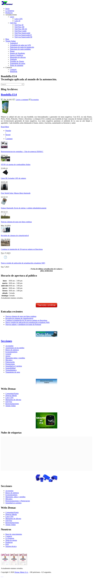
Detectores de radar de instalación (22, 47)
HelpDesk (13, 71)
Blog (7, 39)
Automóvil (14, 43)
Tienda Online (10, 41)
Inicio (7, 9)
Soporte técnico (11, 546)
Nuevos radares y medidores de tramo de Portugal (23, 324)
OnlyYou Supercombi (22, 33)
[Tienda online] (46, 307)
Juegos (7, 356)
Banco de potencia (12, 350)
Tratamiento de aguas (17, 63)
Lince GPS (18, 19)
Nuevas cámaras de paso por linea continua (16, 222)
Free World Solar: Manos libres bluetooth (15, 193)
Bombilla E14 (9, 94)
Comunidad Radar (12, 394)
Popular (8, 131)
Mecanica (8, 499)
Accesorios (35, 100)
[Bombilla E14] (5, 113)
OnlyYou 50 (19, 25)
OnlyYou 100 (19, 27)
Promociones (10, 364)
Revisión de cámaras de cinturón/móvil (15, 235)
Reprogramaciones (12, 404)
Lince (12, 17)
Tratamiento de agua (12, 372)
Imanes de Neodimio (17, 53)
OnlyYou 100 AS (21, 29)
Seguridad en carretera (13, 503)
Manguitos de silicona (18, 57)
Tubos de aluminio (16, 65)
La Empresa (9, 11)
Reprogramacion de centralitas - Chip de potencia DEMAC (22, 152)
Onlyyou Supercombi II (23, 35)
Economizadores (11, 352)
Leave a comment (22, 100)
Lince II (17, 21)
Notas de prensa (11, 540)
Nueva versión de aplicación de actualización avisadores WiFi (23, 263)
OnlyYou (13, 23)
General (8, 354)
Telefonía (13, 59)
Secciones (6, 340)
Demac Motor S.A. (21, 572)
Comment (8, 139)
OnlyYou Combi (20, 31)
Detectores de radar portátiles (20, 49)
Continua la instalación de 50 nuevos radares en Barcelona (22, 249)
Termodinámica (11, 370)
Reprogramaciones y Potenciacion (17, 501)
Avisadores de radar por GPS (20, 45)
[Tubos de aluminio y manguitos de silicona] (46, 481)
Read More (5, 127)
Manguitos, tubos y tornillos (15, 497)
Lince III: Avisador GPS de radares (13, 178)
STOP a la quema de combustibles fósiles (15, 164)
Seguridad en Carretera (13, 366)
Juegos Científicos (16, 55)
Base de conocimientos (13, 534)
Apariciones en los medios (14, 348)
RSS (7, 544)
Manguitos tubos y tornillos (15, 358)
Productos (9, 13)
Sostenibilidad (10, 368)
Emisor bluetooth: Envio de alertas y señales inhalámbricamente (23, 208)
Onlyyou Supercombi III (23, 37)
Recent (7, 135)
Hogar (12, 51)
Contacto (13, 69)
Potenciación (10, 362)
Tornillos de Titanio (17, 61)
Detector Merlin (11, 396)
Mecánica (8, 360)
